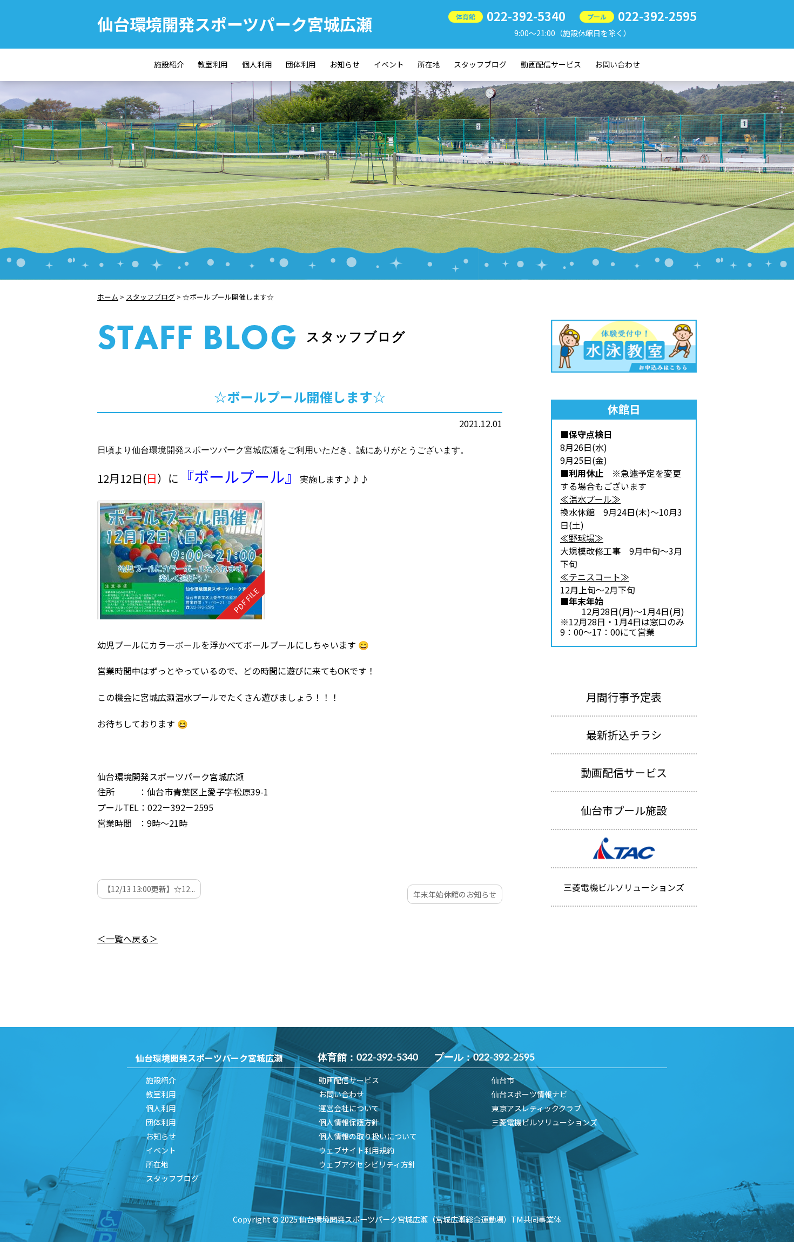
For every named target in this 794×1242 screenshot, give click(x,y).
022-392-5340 (526, 15)
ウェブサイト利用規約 (356, 1150)
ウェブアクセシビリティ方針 (367, 1164)
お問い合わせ (617, 64)
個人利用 (257, 64)
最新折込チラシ (624, 734)
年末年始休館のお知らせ (454, 894)
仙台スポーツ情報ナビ (529, 1094)
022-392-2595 (657, 15)
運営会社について (349, 1108)
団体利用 (301, 64)
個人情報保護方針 (349, 1122)
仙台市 (503, 1080)
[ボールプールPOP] (181, 560)
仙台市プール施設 (624, 810)
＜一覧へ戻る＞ (127, 938)
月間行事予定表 (624, 697)
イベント (389, 64)
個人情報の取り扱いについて (368, 1136)
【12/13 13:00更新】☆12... (149, 888)
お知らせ (344, 64)
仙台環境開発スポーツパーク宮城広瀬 (234, 24)
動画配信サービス (551, 64)
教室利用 (213, 64)
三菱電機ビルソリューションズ (544, 1122)
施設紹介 (169, 64)
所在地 (429, 64)
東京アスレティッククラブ (536, 1108)
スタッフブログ (480, 64)
